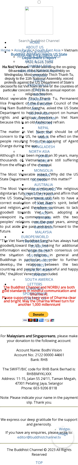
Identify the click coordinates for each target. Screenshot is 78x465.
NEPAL (43, 127)
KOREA (43, 161)
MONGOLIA (43, 170)
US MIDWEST (39, 251)
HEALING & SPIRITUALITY (39, 71)
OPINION (39, 75)
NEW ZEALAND (43, 189)
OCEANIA (39, 180)
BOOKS (39, 94)
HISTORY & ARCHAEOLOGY (39, 56)
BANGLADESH (43, 146)
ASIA (35, 108)
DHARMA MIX (39, 99)
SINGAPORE (43, 222)
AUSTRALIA (43, 184)
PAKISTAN (43, 123)
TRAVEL (39, 89)
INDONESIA (43, 227)
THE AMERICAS (35, 241)
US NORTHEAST (39, 270)
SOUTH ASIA (39, 113)
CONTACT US (35, 298)
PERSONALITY (39, 85)
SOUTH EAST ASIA (39, 194)
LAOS (43, 213)
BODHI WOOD (39, 104)
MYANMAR (43, 199)
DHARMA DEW (39, 66)
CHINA (43, 165)
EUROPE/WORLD (35, 236)
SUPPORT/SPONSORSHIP (35, 291)
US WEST (39, 265)
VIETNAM (43, 217)
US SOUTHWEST (39, 260)
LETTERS (35, 284)
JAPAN (43, 156)
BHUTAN (43, 132)
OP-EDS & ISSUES (35, 52)
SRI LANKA (43, 142)
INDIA (43, 137)
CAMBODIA (43, 208)
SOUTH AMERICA (39, 279)
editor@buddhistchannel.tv (39, 437)
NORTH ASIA (39, 151)
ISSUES (39, 80)
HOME (35, 42)
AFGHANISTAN (43, 118)
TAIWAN (43, 175)
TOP (39, 462)
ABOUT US (35, 47)
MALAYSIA (43, 232)
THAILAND (43, 203)
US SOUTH (39, 246)
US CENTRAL (39, 255)
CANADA (39, 274)
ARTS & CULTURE (39, 61)
